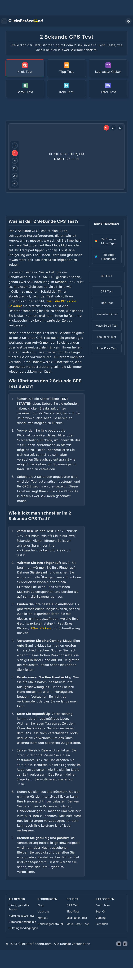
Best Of (100, 911)
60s (15, 183)
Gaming (101, 917)
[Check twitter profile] (125, 943)
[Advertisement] (69, 108)
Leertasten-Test (76, 917)
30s (15, 175)
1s (15, 145)
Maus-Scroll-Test (77, 924)
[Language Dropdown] (128, 21)
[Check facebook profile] (118, 943)
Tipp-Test (72, 911)
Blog (40, 905)
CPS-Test (72, 905)
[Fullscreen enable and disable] (120, 128)
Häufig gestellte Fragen (18, 907)
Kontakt (43, 917)
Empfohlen (103, 905)
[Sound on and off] (106, 128)
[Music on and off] (113, 128)
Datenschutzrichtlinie (22, 922)
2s (15, 153)
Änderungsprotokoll (51, 924)
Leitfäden (102, 924)
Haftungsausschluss (21, 915)
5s (15, 160)
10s (14, 168)
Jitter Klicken (40, 628)
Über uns (43, 911)
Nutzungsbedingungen (23, 928)
